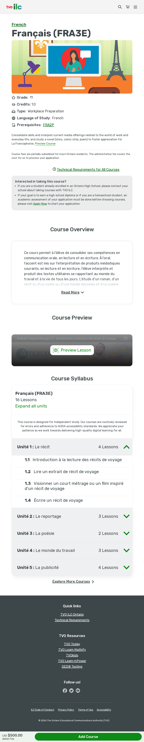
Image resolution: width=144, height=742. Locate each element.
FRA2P (48, 125)
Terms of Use (86, 709)
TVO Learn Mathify (72, 650)
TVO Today (72, 644)
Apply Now (40, 203)
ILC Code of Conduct (42, 709)
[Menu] (135, 6)
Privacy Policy (66, 709)
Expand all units (31, 406)
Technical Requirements (72, 620)
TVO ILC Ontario (72, 614)
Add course (88, 737)
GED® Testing (72, 666)
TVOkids (72, 655)
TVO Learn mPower (72, 661)
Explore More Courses (71, 581)
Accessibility (104, 709)
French (19, 24)
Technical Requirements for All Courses (88, 169)
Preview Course (45, 143)
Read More (70, 292)
